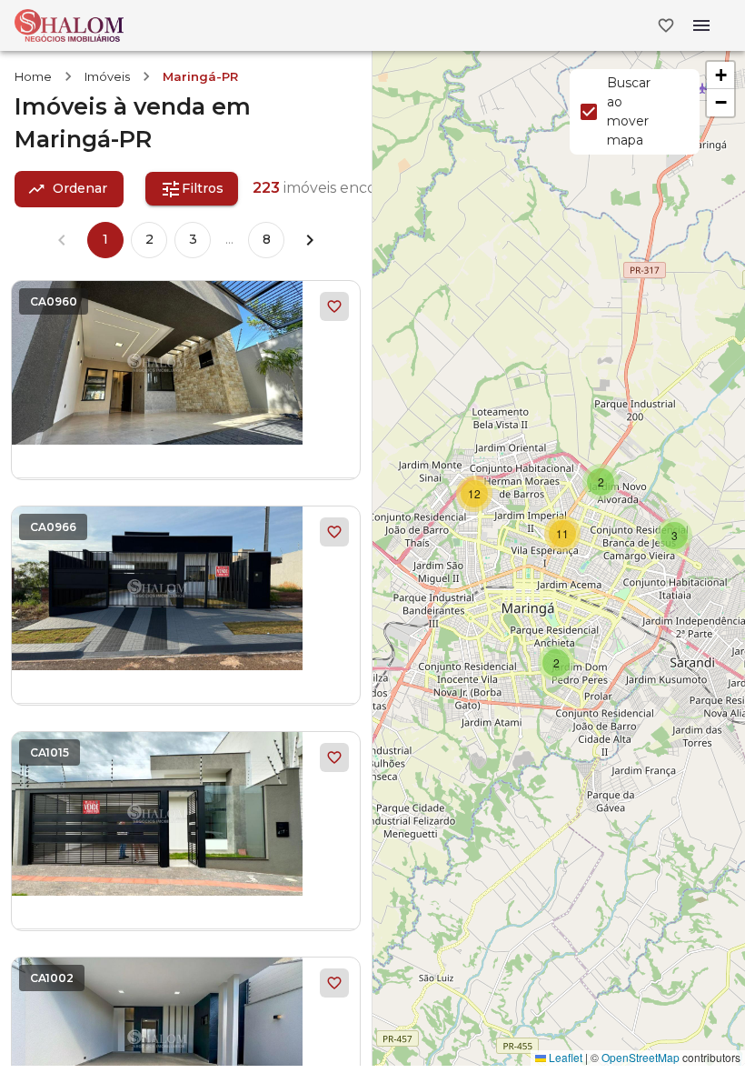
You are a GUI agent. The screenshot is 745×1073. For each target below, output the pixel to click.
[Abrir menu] (701, 25)
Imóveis (107, 76)
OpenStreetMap (640, 1057)
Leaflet (564, 1057)
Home (33, 76)
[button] (556, 663)
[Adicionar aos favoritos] (334, 306)
